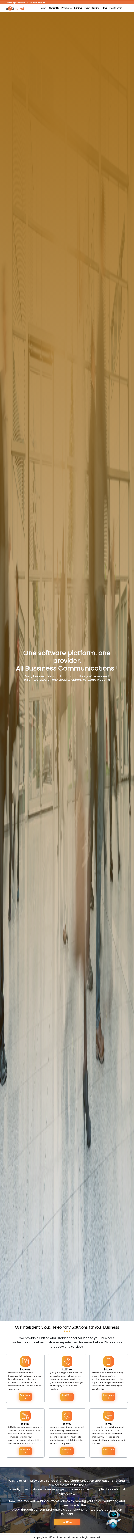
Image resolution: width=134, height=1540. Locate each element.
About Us (54, 8)
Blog (104, 8)
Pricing (78, 8)
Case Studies (91, 8)
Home (43, 8)
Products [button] (67, 8)
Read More (25, 1395)
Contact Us (115, 8)
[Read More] (25, 1398)
